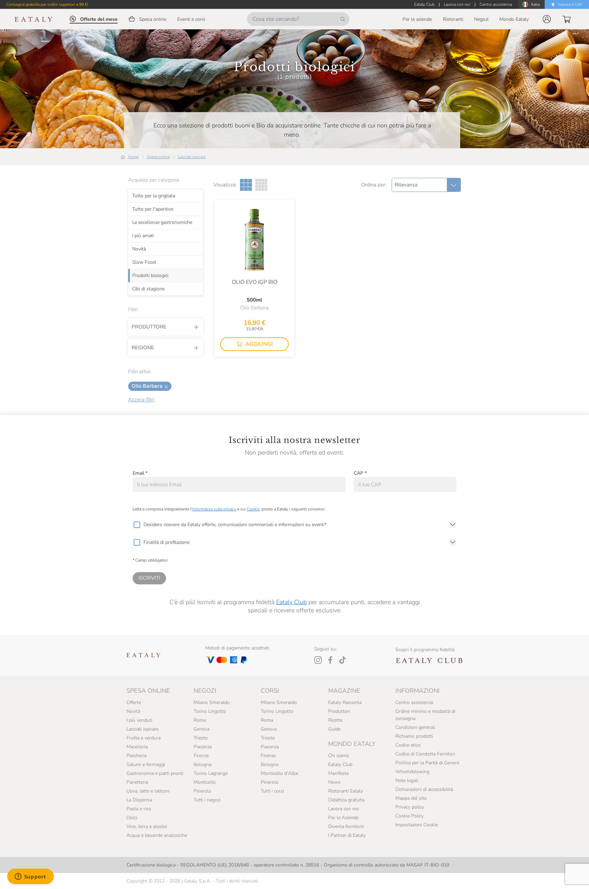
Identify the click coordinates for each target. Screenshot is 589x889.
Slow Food (144, 262)
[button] (546, 19)
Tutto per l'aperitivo (152, 209)
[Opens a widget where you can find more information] (30, 877)
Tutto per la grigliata (153, 196)
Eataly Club (291, 602)
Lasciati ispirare (192, 156)
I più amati (143, 235)
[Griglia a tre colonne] (246, 185)
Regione (143, 347)
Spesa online (158, 156)
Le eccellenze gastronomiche (162, 222)
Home (133, 156)
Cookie (253, 509)
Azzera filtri (141, 399)
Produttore (149, 326)
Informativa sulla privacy (214, 509)
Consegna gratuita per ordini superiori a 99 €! (47, 4)
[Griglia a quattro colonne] (261, 185)
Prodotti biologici (150, 275)
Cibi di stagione (148, 289)
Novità (139, 249)
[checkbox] (137, 525)
